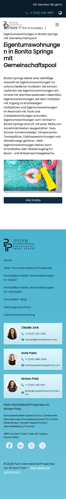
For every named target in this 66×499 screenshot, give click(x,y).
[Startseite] (13, 26)
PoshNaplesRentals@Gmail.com (42, 365)
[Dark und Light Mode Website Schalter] (60, 13)
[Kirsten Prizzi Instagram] (31, 445)
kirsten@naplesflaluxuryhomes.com (42, 392)
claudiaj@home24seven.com (41, 339)
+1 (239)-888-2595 (36, 359)
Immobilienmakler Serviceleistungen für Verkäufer (29, 289)
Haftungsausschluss (17, 307)
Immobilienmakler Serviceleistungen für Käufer (29, 278)
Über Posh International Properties (28, 268)
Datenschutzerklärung (19, 315)
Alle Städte (33, 200)
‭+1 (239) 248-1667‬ (35, 385)
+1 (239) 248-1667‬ (41, 13)
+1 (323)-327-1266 (35, 333)
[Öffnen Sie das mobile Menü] (57, 24)
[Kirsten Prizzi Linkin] (20, 445)
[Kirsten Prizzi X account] (9, 445)
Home (8, 260)
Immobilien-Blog (15, 299)
